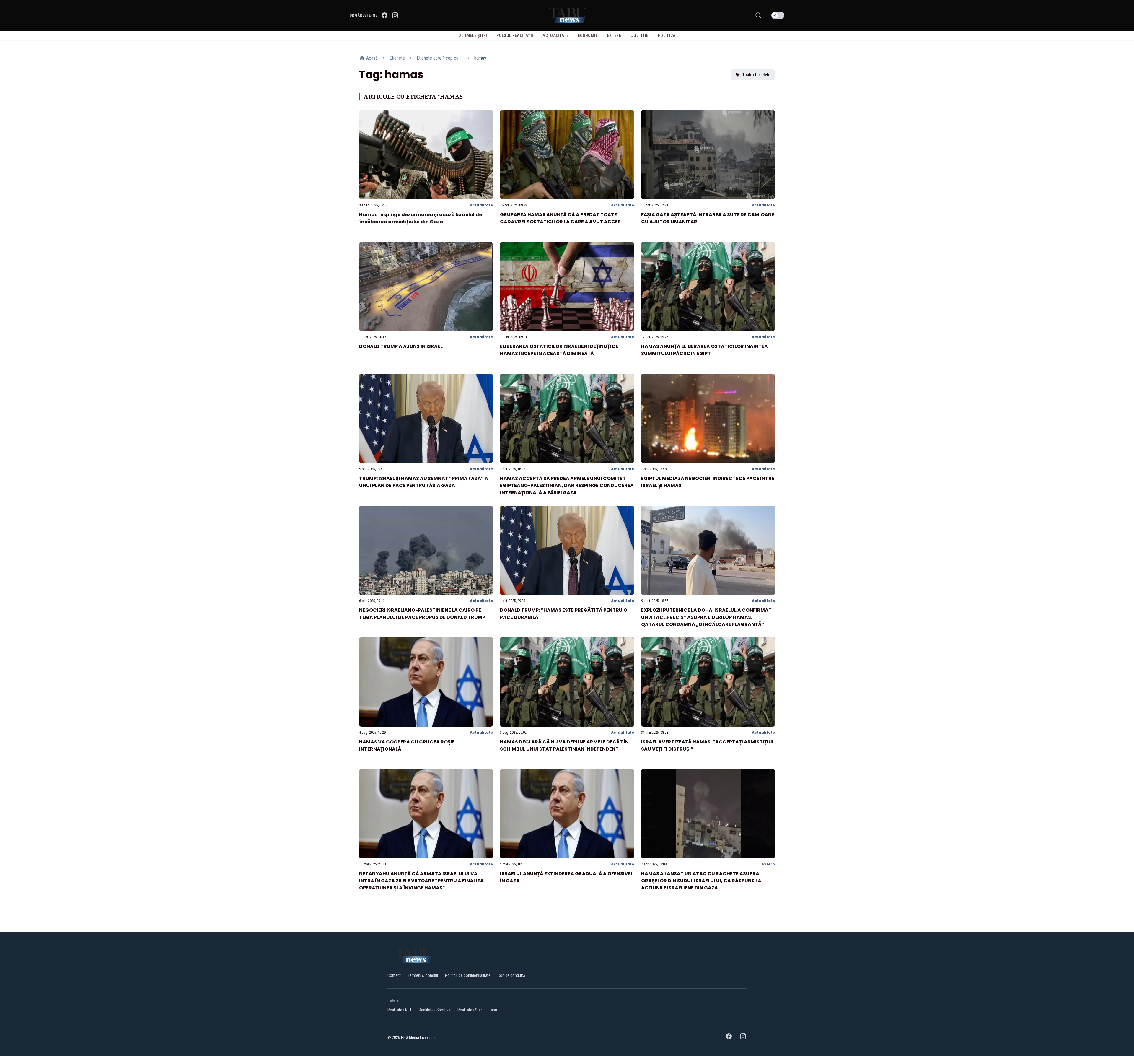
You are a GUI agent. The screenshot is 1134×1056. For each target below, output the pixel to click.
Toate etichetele (756, 74)
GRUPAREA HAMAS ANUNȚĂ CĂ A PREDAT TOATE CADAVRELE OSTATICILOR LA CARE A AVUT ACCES (560, 218)
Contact (394, 975)
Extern (768, 864)
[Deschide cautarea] (758, 15)
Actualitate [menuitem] (555, 35)
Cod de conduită (511, 975)
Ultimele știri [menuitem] (472, 35)
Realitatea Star (469, 1010)
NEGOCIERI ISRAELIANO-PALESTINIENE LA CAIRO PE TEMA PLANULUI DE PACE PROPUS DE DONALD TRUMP (422, 614)
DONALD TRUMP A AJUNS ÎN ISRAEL (401, 346)
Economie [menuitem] (588, 35)
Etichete (397, 58)
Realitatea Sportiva (434, 1010)
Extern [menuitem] (614, 35)
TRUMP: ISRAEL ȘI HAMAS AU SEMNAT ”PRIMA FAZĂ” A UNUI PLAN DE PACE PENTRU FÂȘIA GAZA (423, 482)
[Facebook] (384, 15)
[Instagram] (395, 15)
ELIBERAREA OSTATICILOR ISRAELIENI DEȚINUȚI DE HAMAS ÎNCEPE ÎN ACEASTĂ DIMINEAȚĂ (559, 350)
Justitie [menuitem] (640, 35)
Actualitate (481, 205)
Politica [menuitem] (667, 35)
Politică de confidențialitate (468, 975)
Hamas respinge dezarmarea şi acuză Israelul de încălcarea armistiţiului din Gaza (420, 218)
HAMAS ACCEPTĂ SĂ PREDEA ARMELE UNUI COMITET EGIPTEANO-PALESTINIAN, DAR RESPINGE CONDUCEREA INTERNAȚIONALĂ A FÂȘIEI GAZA (567, 485)
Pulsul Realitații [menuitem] (514, 35)
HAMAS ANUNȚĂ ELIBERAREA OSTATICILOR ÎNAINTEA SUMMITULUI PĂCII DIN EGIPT (704, 350)
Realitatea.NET (399, 1010)
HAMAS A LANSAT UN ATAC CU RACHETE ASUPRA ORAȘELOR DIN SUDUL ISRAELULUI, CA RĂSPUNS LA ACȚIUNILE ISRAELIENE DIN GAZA (701, 880)
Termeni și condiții (423, 975)
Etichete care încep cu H (439, 58)
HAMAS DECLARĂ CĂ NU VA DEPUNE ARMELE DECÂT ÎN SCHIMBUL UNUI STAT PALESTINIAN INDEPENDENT (564, 745)
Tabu (493, 1010)
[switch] (777, 15)
